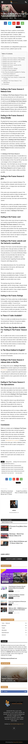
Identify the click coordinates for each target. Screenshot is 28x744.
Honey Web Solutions (17, 742)
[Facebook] (14, 728)
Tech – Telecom (6, 623)
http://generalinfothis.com (14, 512)
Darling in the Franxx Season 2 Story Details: (14, 59)
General (10, 612)
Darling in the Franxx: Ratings (10, 68)
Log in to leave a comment (14, 559)
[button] (26, 2)
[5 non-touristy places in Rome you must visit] (4, 603)
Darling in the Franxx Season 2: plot (11, 61)
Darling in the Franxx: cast (9, 63)
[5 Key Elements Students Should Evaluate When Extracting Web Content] (4, 588)
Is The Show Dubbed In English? (11, 75)
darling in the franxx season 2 (7, 463)
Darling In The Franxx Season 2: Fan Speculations (12, 81)
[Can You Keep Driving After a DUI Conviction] (14, 576)
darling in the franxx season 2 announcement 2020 (12, 467)
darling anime (9, 461)
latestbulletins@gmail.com (17, 724)
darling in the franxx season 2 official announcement (12, 471)
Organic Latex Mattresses (10, 679)
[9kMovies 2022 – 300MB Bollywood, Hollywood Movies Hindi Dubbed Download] (4, 609)
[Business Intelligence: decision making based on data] (4, 596)
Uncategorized (5, 581)
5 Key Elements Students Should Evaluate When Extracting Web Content (17, 588)
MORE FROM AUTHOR (7, 522)
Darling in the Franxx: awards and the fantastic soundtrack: (12, 65)
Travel (10, 604)
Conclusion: (6, 84)
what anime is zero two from (7, 473)
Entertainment (4, 11)
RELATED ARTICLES (6, 520)
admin (14, 510)
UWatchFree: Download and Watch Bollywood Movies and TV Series (7, 492)
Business (11, 598)
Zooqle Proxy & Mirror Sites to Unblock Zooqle (21, 491)
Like (25, 691)
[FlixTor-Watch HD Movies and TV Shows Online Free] (5, 543)
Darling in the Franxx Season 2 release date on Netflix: (14, 78)
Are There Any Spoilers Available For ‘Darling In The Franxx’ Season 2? (14, 72)
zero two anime (18, 473)
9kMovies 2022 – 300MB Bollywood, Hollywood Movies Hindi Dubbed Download (18, 610)
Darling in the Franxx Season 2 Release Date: (14, 58)
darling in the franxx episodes (19, 461)
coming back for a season (12, 440)
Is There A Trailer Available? (9, 70)
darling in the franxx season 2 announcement (11, 465)
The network (4, 369)
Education (11, 591)
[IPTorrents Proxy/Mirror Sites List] (5, 528)
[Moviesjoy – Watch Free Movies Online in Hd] (5, 535)
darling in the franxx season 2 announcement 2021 (12, 469)
